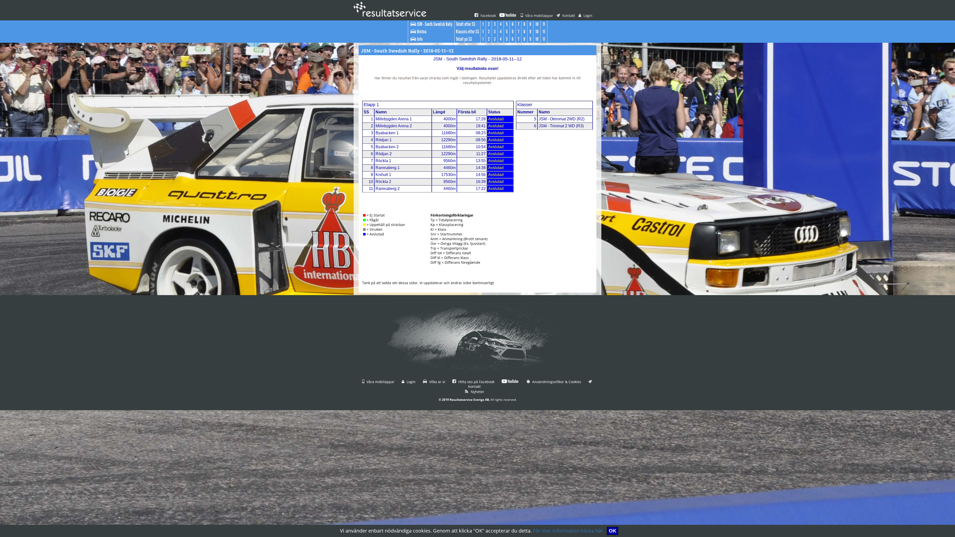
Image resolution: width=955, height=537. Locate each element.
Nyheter (477, 391)
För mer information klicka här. (568, 530)
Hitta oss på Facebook (475, 381)
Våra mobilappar (538, 15)
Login (587, 15)
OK (612, 531)
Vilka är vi (436, 381)
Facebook (487, 15)
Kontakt (568, 15)
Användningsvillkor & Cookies (556, 381)
